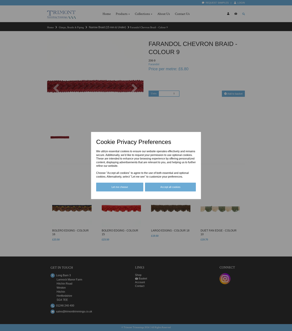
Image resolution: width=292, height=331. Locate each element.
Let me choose (120, 187)
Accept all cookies (170, 187)
